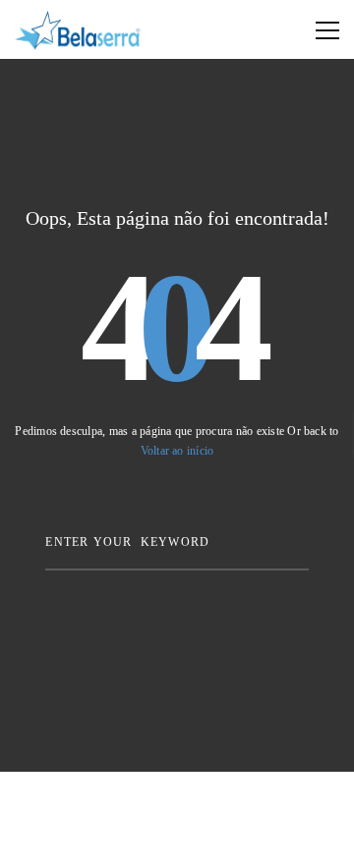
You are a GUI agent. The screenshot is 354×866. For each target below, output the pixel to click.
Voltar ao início (177, 451)
